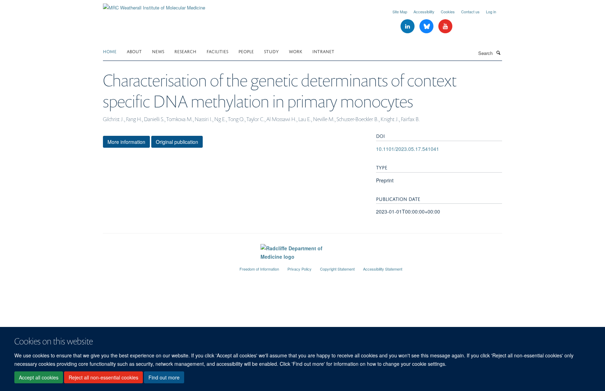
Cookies (448, 11)
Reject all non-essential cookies (103, 377)
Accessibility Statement (382, 269)
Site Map (399, 11)
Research (185, 51)
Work (295, 51)
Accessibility (423, 11)
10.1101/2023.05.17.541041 (407, 148)
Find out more (164, 377)
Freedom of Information (259, 269)
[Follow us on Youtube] (445, 26)
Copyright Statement (337, 269)
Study (271, 51)
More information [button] (126, 141)
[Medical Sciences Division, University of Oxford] (166, 266)
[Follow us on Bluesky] (427, 26)
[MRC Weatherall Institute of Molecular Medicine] (154, 5)
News (158, 51)
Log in (491, 11)
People (246, 51)
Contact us (470, 11)
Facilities (217, 51)
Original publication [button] (177, 141)
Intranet (323, 51)
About (134, 51)
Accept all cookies (38, 377)
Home (110, 51)
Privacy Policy (299, 269)
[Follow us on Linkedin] (408, 26)
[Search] (498, 52)
